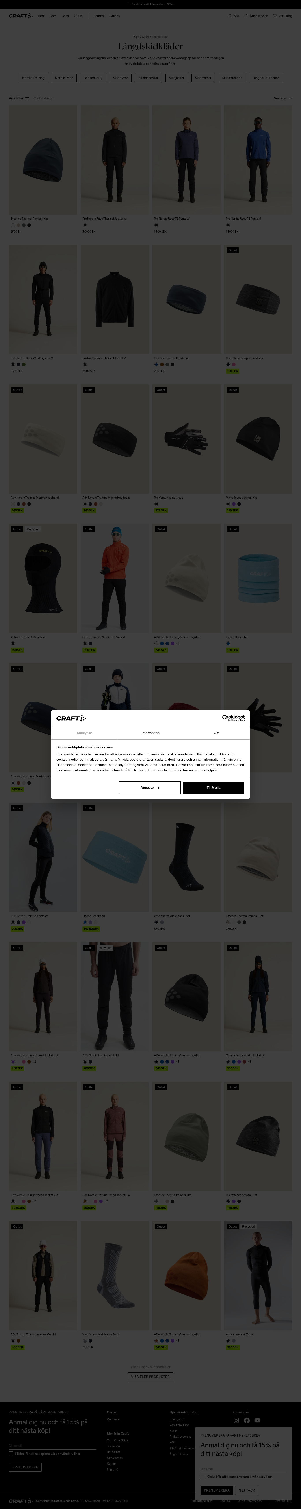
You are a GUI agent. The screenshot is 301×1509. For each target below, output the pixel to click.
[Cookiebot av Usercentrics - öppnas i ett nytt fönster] (225, 718)
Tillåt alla (213, 787)
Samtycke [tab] (84, 733)
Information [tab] (150, 733)
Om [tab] (216, 733)
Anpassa (147, 787)
